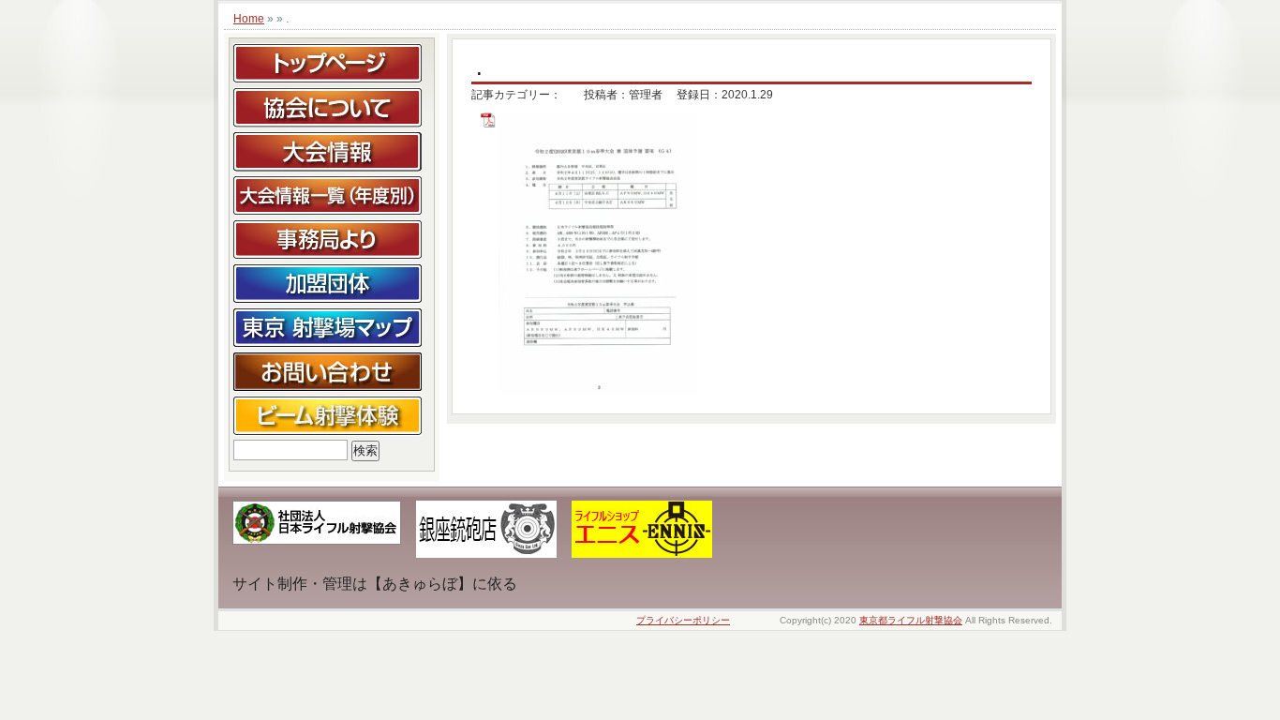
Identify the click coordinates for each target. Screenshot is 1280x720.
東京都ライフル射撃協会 (910, 620)
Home (248, 18)
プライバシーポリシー (683, 620)
